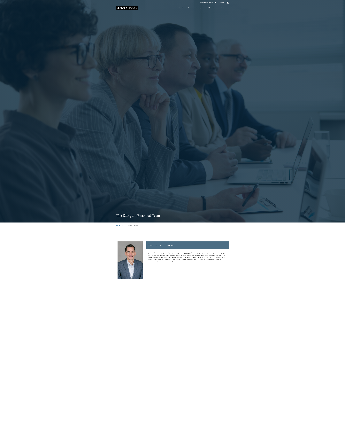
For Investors (225, 8)
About (181, 8)
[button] (182, 8)
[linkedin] (228, 3)
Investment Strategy (195, 8)
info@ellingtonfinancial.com (208, 2)
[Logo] (127, 7)
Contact (221, 2)
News (215, 8)
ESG (208, 8)
